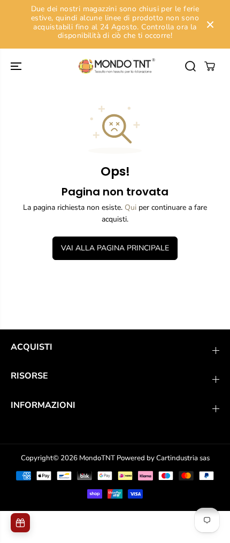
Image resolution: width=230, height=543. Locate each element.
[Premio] (20, 522)
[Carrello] (209, 66)
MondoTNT (97, 458)
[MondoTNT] (115, 66)
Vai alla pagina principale (115, 248)
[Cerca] (190, 66)
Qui (130, 207)
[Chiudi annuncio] (210, 24)
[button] (17, 66)
